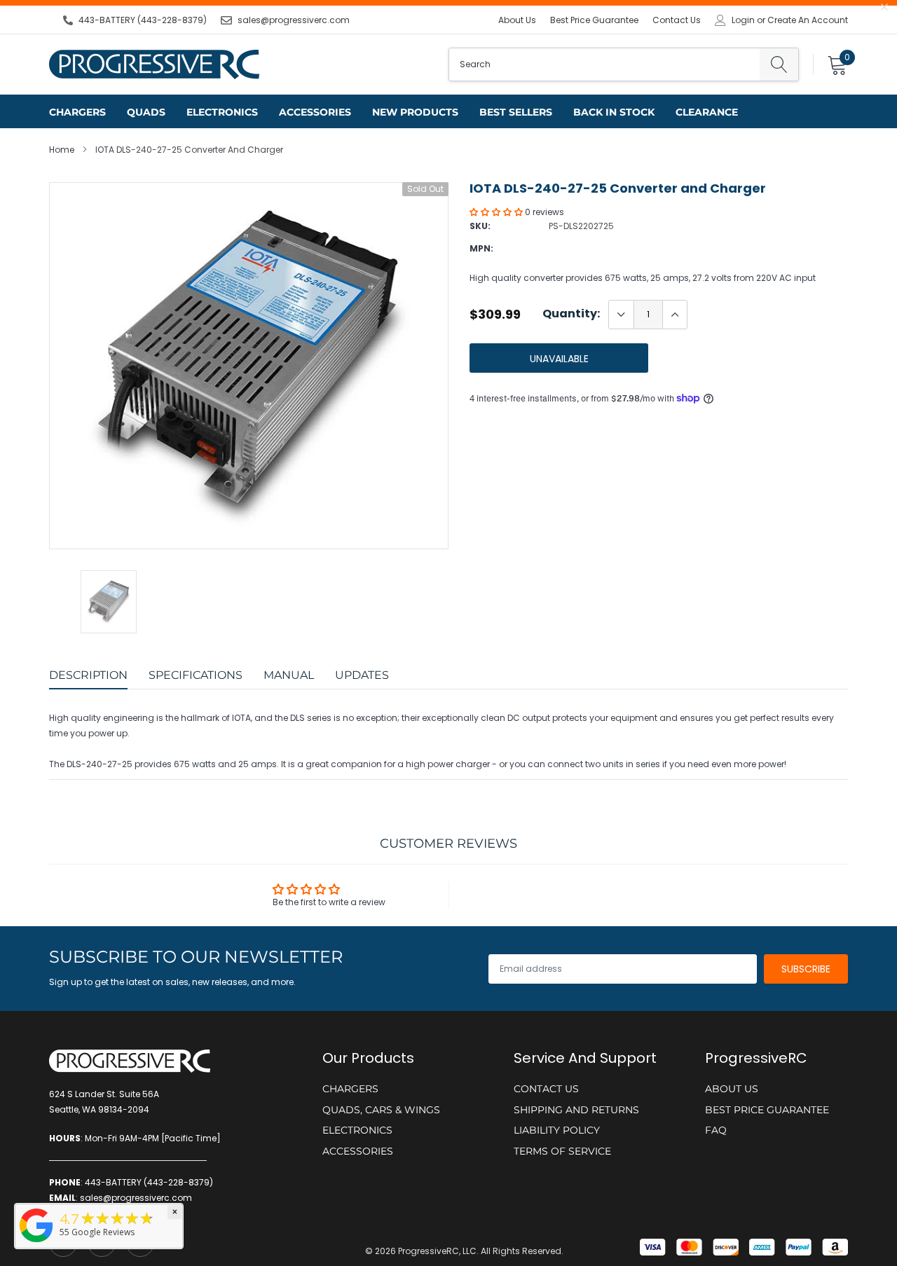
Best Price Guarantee (594, 20)
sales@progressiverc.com (294, 20)
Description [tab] (88, 675)
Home (61, 150)
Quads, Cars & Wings (381, 1109)
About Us (517, 20)
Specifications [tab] (195, 675)
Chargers (77, 112)
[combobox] (604, 64)
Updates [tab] (362, 675)
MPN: (481, 248)
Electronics (222, 112)
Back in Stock (614, 112)
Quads (146, 112)
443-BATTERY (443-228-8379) (142, 20)
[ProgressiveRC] (36, 1243)
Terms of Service (562, 1151)
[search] (779, 64)
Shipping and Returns (576, 1109)
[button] (497, 212)
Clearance (707, 112)
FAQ (716, 1130)
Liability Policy (557, 1130)
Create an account (807, 20)
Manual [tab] (288, 675)
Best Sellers (515, 112)
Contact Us (676, 20)
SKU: (480, 226)
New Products (415, 112)
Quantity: (571, 314)
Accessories (315, 112)
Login (743, 20)
